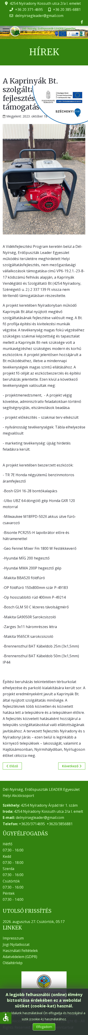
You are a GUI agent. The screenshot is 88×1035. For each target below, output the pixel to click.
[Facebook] (82, 21)
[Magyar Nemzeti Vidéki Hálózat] (44, 987)
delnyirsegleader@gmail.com (39, 15)
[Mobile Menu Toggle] (6, 31)
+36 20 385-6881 (67, 9)
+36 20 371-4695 (29, 9)
